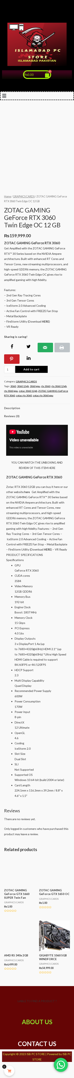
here (27, 492)
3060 (13, 386)
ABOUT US (37, 1021)
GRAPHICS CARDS (24, 196)
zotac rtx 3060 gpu (43, 395)
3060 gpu (35, 386)
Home (7, 196)
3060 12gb (23, 386)
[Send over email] (45, 347)
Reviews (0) (11, 416)
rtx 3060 (45, 386)
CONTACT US (37, 1043)
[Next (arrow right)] (16, 1074)
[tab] (37, 408)
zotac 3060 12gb (28, 390)
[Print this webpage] (62, 347)
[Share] (16, 1067)
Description (12, 408)
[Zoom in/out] (38, 1067)
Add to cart (31, 369)
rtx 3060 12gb (59, 386)
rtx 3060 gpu (11, 390)
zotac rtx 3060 (24, 395)
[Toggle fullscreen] (27, 1067)
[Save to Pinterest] (12, 359)
